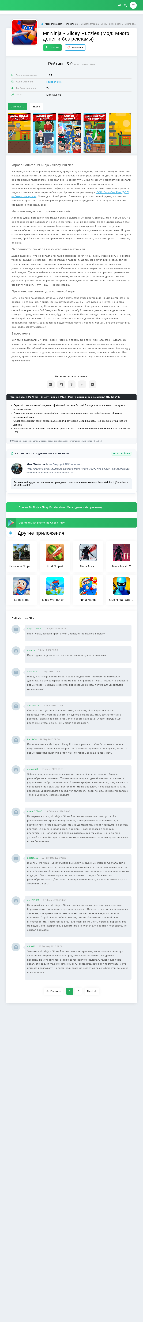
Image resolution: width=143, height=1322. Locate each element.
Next (90, 991)
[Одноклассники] (72, 384)
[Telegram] (51, 384)
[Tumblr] (82, 384)
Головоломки (54, 81)
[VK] (61, 384)
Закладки (77, 47)
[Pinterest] (92, 384)
